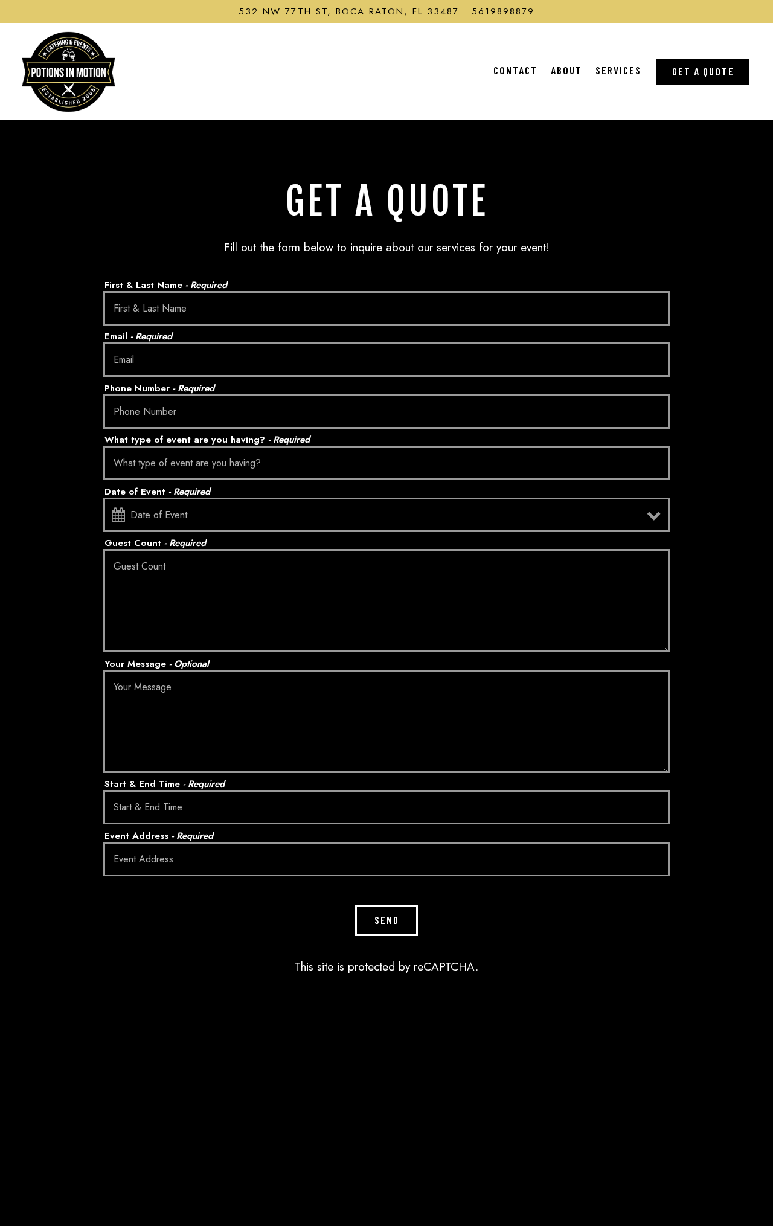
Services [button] (618, 70)
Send (386, 920)
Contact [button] (515, 70)
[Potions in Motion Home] (68, 70)
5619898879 (503, 11)
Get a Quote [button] (703, 71)
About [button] (566, 70)
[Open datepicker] (118, 515)
